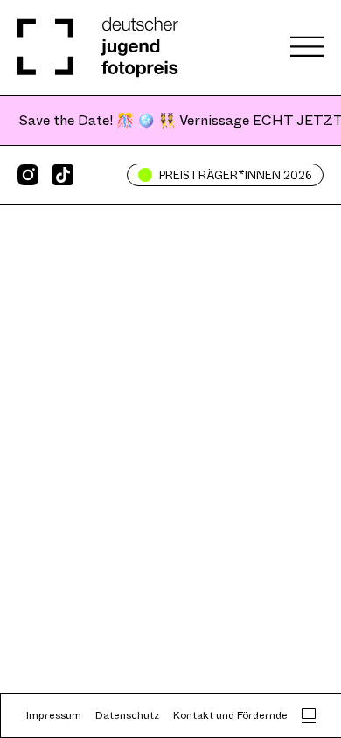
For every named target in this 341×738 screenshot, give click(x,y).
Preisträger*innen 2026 (235, 175)
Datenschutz (127, 715)
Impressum (53, 715)
